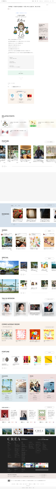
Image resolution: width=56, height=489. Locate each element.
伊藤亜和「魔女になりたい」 (38, 444)
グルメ (8, 446)
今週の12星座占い (44, 446)
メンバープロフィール (24, 470)
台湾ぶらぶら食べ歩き (17, 444)
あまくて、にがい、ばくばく (38, 449)
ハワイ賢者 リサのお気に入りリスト (17, 446)
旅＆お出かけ (9, 445)
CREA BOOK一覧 (49, 407)
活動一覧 (22, 471)
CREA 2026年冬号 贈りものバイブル (23, 448)
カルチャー (9, 447)
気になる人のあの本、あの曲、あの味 (31, 444)
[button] (2, 166)
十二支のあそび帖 (37, 447)
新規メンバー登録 (43, 34)
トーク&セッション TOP (50, 299)
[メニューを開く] (53, 1)
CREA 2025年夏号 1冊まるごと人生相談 (23, 452)
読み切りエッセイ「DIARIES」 (38, 445)
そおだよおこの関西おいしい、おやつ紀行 (17, 450)
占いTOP (49, 352)
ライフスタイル (9, 448)
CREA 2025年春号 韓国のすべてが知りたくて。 (24, 454)
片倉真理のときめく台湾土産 (17, 445)
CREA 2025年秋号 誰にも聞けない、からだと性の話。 (24, 451)
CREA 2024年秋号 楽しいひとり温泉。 (23, 457)
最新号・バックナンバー (10, 470)
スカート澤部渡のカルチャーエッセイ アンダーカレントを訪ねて (38, 451)
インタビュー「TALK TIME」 (38, 448)
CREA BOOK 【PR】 (9, 471)
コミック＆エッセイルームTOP (49, 327)
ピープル (15, 470)
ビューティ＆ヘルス (9, 449)
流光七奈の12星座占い (45, 445)
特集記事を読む (7, 397)
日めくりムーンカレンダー (45, 448)
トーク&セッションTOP (31, 443)
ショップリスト (7, 399)
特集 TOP (49, 258)
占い (8, 84)
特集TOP (22, 443)
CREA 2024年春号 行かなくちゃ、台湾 (23, 460)
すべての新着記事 (9, 443)
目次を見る (49, 395)
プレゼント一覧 (40, 40)
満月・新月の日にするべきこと (45, 449)
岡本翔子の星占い (44, 444)
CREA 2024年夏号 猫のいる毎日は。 (23, 459)
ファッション (9, 450)
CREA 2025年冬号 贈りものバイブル (23, 455)
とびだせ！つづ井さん (38, 446)
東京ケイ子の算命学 (44, 447)
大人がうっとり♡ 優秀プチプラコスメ (17, 455)
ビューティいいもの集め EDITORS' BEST (17, 454)
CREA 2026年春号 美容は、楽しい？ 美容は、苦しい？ (24, 447)
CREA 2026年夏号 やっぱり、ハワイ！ (23, 444)
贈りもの (8, 444)
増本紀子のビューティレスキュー (17, 457)
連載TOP (15, 443)
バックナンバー (23, 377)
